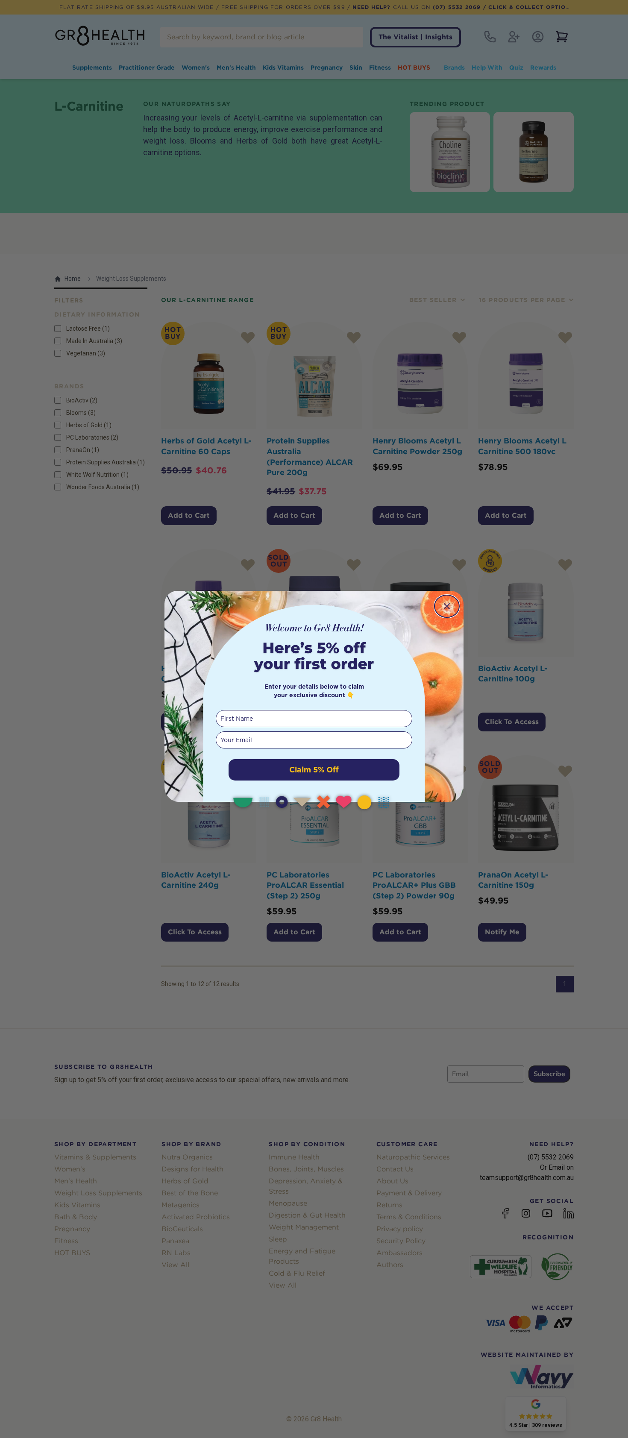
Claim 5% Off (314, 769)
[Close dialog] (446, 606)
